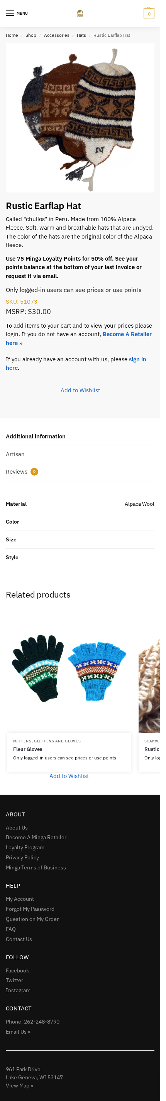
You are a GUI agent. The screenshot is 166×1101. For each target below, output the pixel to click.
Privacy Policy (22, 857)
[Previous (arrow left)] (13, 550)
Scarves (153, 741)
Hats (81, 35)
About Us (17, 827)
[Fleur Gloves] (69, 671)
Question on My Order (32, 918)
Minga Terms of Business (36, 867)
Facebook (17, 970)
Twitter (14, 980)
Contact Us (19, 939)
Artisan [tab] (15, 454)
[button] (148, 13)
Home (12, 35)
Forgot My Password (30, 908)
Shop (30, 35)
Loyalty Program (25, 847)
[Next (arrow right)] (146, 550)
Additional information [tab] (36, 436)
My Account (20, 898)
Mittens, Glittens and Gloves (47, 741)
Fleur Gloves (27, 749)
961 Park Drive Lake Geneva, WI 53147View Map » (34, 1077)
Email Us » (18, 1031)
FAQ (11, 929)
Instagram (18, 990)
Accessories (56, 35)
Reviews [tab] (21, 471)
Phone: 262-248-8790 (32, 1021)
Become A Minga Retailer (36, 837)
